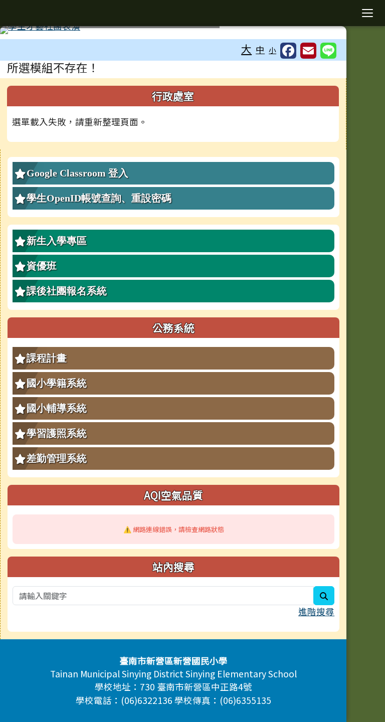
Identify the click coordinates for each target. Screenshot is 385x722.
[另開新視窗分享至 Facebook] (288, 51)
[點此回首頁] (173, 30)
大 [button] (246, 48)
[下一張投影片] (322, 32)
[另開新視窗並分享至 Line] (328, 51)
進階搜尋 (316, 611)
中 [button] (260, 49)
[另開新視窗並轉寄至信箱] (308, 51)
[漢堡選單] (367, 13)
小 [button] (272, 50)
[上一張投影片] (24, 32)
